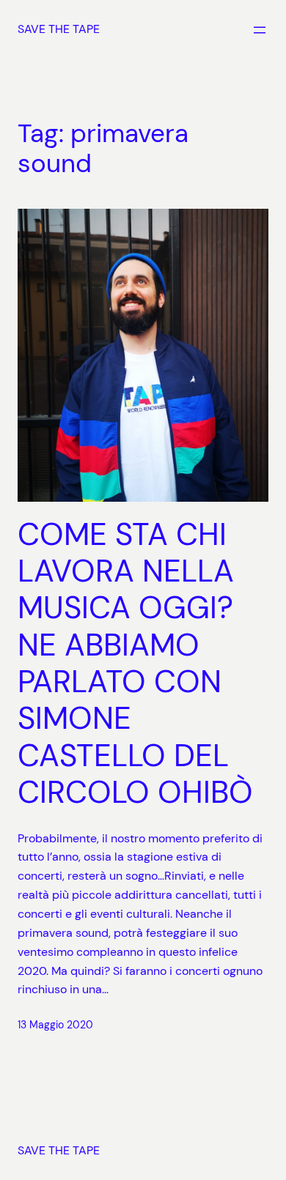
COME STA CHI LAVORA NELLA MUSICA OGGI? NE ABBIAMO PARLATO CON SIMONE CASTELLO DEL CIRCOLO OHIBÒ (135, 664)
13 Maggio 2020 (55, 1024)
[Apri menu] (259, 30)
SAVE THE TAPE (59, 29)
